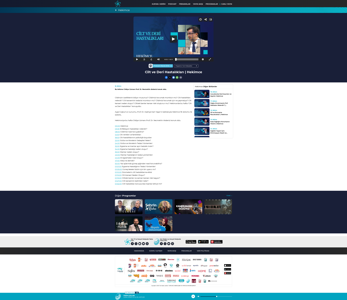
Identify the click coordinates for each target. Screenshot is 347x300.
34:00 (117, 149)
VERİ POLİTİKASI (203, 251)
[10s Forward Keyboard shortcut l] (151, 59)
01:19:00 (118, 178)
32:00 (117, 146)
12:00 (117, 135)
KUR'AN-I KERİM (158, 4)
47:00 (117, 161)
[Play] (173, 39)
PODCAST (172, 4)
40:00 (117, 155)
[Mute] (158, 59)
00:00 (117, 126)
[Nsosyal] (173, 77)
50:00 (117, 164)
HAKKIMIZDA (139, 251)
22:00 (117, 140)
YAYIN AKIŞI (198, 4)
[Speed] (200, 19)
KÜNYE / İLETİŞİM (155, 251)
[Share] (205, 19)
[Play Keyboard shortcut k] (137, 59)
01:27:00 (118, 181)
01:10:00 (118, 172)
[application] (173, 39)
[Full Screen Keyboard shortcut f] (210, 59)
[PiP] (210, 19)
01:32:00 (118, 184)
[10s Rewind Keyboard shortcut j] (144, 59)
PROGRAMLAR (212, 4)
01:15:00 (118, 175)
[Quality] (202, 59)
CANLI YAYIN (226, 4)
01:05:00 (118, 169)
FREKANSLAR (184, 4)
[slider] (187, 59)
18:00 (117, 138)
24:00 (117, 143)
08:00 (117, 132)
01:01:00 (118, 166)
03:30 (117, 129)
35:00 (117, 152)
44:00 (117, 158)
